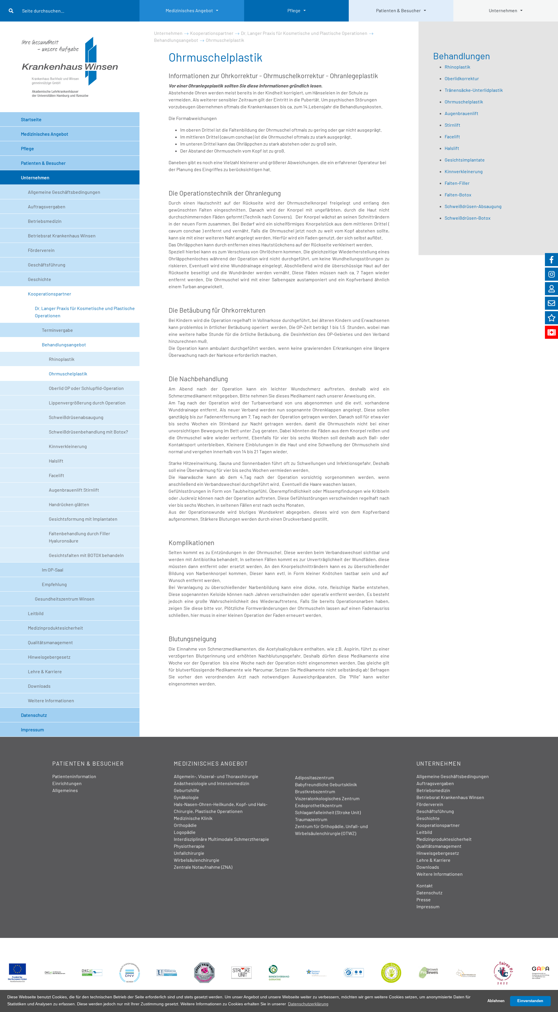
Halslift (56, 460)
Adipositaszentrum (314, 777)
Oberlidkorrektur (462, 78)
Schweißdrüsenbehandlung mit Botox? (88, 431)
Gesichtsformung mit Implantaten (83, 519)
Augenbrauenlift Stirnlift (74, 489)
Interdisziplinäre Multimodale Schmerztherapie (221, 839)
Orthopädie (185, 825)
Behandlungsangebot (64, 344)
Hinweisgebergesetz (49, 657)
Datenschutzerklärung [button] (308, 1004)
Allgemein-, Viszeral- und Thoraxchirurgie (216, 776)
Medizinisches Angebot (189, 10)
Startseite (31, 119)
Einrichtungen (67, 783)
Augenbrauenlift (461, 113)
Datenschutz (34, 715)
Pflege (294, 10)
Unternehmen (503, 10)
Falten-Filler (457, 183)
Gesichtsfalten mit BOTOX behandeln (86, 555)
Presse (423, 899)
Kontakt (424, 885)
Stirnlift (452, 125)
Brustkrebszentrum (315, 791)
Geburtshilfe (186, 790)
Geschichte (39, 279)
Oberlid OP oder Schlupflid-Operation (86, 388)
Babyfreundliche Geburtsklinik (326, 784)
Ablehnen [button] (496, 1001)
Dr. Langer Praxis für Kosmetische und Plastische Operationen (85, 311)
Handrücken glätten (69, 504)
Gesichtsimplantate (465, 159)
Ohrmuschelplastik (68, 373)
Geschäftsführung (46, 264)
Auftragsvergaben (46, 206)
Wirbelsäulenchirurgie (196, 860)
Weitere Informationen (51, 700)
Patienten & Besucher (398, 10)
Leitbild (36, 613)
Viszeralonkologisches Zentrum (327, 798)
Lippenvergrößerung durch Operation (87, 402)
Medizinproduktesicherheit (55, 628)
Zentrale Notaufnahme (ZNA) (203, 867)
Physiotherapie (189, 846)
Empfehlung (54, 584)
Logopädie (185, 832)
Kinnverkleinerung (68, 446)
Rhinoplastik (61, 359)
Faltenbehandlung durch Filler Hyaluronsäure (79, 537)
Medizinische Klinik (193, 818)
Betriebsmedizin (45, 221)
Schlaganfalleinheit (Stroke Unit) (328, 812)
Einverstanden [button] (530, 1001)
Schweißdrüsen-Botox (468, 218)
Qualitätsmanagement (50, 642)
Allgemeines (65, 790)
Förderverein (41, 250)
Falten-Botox (458, 194)
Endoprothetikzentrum (318, 805)
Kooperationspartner (49, 293)
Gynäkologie (186, 797)
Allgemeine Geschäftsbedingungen (64, 192)
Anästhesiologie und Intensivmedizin (211, 783)
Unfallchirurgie (189, 853)
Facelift (56, 475)
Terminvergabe (57, 330)
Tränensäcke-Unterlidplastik (474, 90)
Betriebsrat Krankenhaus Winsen (62, 235)
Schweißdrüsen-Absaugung (473, 206)
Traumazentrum (311, 819)
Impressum (32, 729)
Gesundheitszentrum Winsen (64, 598)
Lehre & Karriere (45, 671)
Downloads (39, 686)
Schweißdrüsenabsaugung (76, 417)
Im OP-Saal (52, 569)
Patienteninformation (74, 776)
